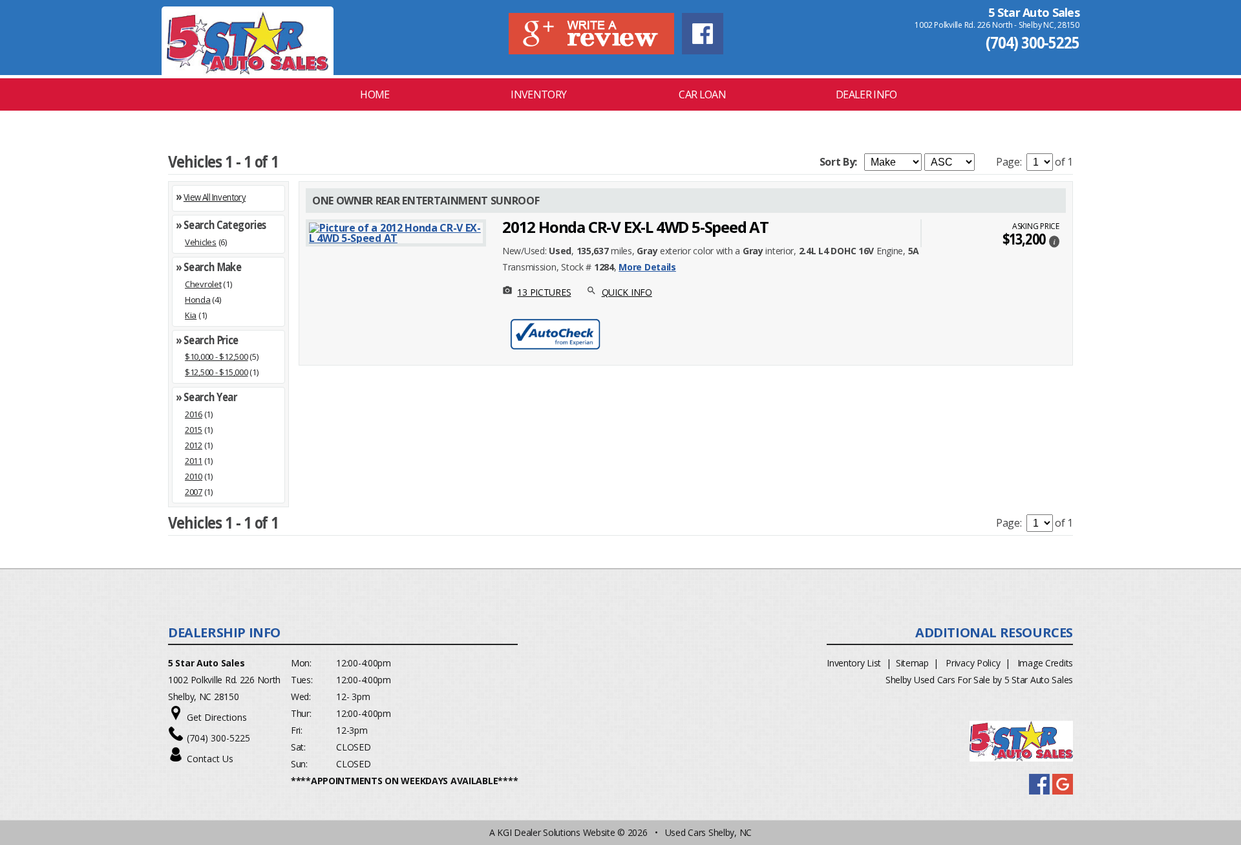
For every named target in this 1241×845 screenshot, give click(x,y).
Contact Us (210, 758)
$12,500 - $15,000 (216, 372)
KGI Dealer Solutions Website (556, 832)
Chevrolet (203, 284)
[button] (1054, 240)
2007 (193, 492)
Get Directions (217, 717)
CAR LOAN (702, 94)
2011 (193, 460)
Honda (198, 299)
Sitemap (912, 663)
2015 (193, 429)
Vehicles (201, 242)
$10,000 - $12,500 (216, 356)
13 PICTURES (544, 292)
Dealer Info (866, 94)
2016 (193, 414)
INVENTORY (538, 94)
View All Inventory (215, 197)
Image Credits (1045, 663)
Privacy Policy (973, 663)
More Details (647, 267)
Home (374, 94)
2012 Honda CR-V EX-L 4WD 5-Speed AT (635, 226)
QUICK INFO (627, 292)
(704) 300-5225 (1032, 42)
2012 (193, 445)
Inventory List (854, 663)
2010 (193, 476)
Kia (190, 315)
